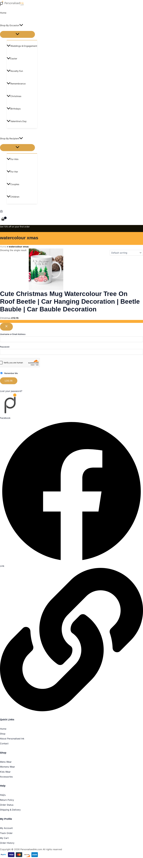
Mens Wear (6, 761)
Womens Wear (7, 766)
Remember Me (11, 373)
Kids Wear (5, 771)
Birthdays (15, 108)
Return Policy (7, 799)
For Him (14, 159)
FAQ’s (3, 795)
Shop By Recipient (9, 138)
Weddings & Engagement (23, 46)
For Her (14, 171)
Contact (4, 743)
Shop (2, 733)
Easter (13, 58)
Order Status (6, 804)
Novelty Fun (16, 71)
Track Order (6, 833)
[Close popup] (6, 327)
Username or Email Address (13, 334)
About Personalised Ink (12, 738)
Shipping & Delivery (10, 809)
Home (3, 12)
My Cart (4, 838)
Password (4, 347)
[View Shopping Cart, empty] (3, 219)
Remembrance (18, 83)
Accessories (6, 776)
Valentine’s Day (18, 121)
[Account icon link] (1, 212)
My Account (6, 828)
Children (14, 196)
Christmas (15, 96)
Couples (14, 184)
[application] (21, 25)
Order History (7, 842)
